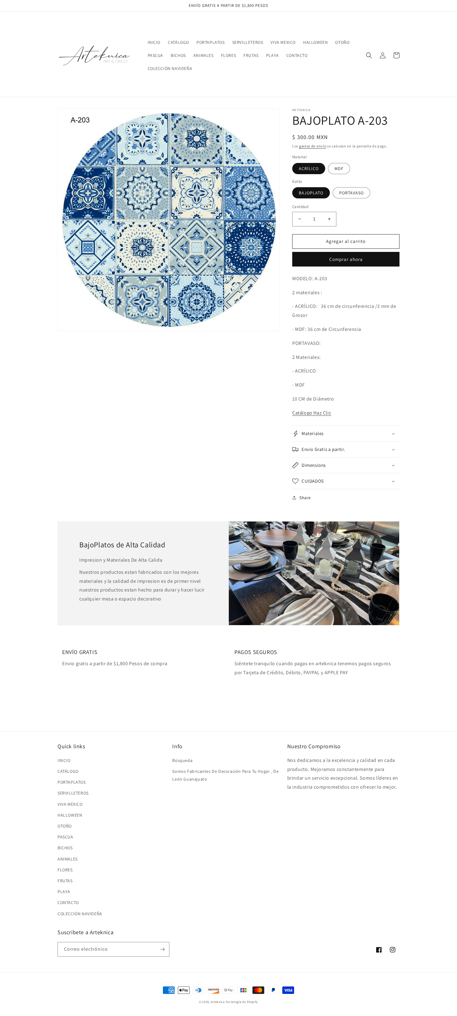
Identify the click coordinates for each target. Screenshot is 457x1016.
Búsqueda (182, 760)
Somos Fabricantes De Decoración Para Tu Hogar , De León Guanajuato (225, 775)
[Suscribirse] (162, 949)
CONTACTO (68, 902)
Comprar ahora (346, 259)
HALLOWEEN (70, 815)
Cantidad (300, 206)
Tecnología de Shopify (241, 1002)
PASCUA (65, 837)
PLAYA (64, 891)
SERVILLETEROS (73, 793)
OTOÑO (65, 826)
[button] (369, 55)
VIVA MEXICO (70, 804)
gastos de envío (312, 146)
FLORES (65, 870)
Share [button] (305, 497)
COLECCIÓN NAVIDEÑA (80, 913)
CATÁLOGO (68, 771)
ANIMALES (68, 859)
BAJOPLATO (311, 193)
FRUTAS (65, 881)
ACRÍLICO (309, 168)
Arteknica (217, 1002)
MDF (339, 168)
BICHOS (65, 848)
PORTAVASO (351, 193)
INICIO (64, 760)
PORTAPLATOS (72, 782)
